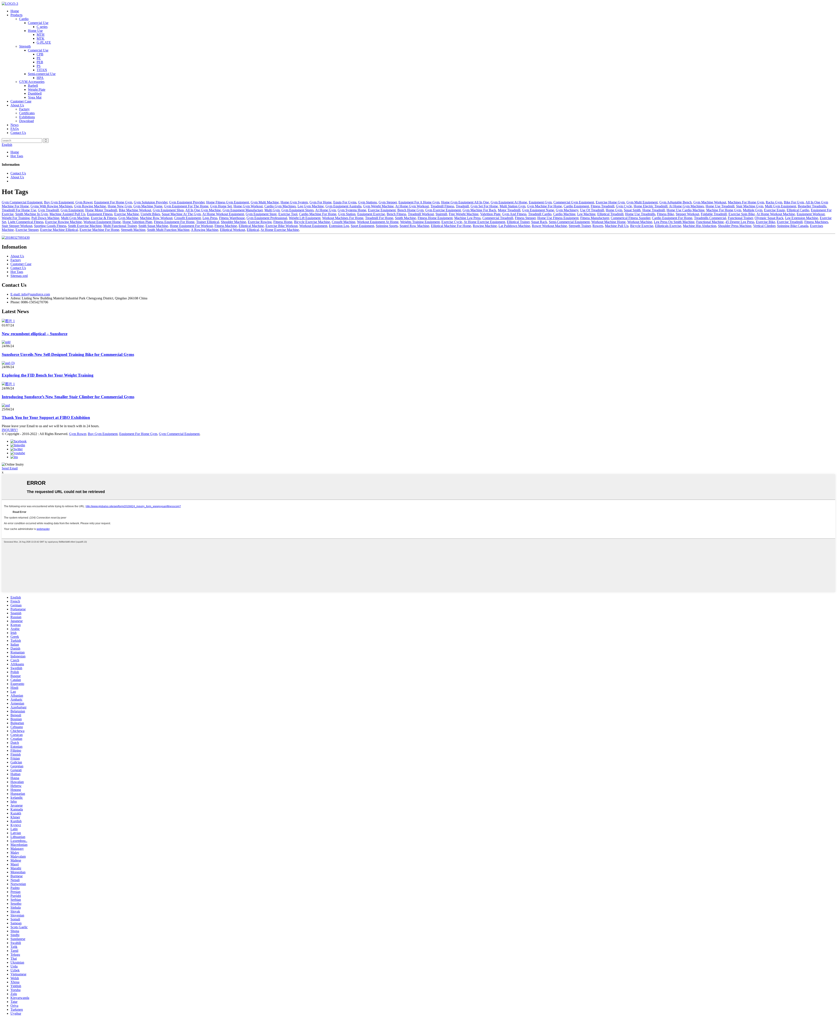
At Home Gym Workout (412, 206)
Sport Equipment (362, 226)
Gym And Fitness (514, 214)
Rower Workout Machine (549, 226)
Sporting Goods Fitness (50, 226)
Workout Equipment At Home (377, 222)
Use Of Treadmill (592, 210)
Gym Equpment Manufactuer (243, 210)
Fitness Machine (225, 226)
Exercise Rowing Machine (63, 222)
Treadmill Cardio (539, 214)
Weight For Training (16, 218)
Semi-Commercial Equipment (569, 222)
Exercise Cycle (451, 222)
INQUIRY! (10, 430)
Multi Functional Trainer (120, 226)
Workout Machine (639, 222)
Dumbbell (35, 93)
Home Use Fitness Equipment (557, 218)
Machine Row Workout (156, 218)
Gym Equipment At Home (509, 202)
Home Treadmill (653, 210)
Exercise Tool (287, 214)
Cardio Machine (564, 214)
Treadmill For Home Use (19, 210)
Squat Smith (632, 210)
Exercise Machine (126, 214)
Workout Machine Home (608, 222)
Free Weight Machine (463, 214)
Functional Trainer (740, 218)
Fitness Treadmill (602, 206)
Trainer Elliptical (207, 222)
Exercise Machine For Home (99, 230)
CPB (40, 54)
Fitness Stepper (525, 218)
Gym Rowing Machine (90, 206)
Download (26, 121)
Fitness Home (282, 222)
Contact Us (18, 133)
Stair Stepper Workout (17, 226)
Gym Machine (128, 218)
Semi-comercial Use (42, 74)
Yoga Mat (34, 97)
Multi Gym (272, 210)
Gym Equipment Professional (267, 218)
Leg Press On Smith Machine (674, 222)
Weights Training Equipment (420, 222)
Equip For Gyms (344, 202)
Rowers (597, 226)
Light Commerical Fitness (25, 222)
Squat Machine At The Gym (181, 214)
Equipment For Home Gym (113, 202)
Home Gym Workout (248, 206)
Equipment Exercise (371, 214)
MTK (40, 38)
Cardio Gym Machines (280, 206)
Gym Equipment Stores (297, 210)
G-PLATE (44, 42)
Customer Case (20, 101)
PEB (40, 62)
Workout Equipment (313, 226)
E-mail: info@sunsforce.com (30, 294)
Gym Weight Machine (378, 206)
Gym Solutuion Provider (150, 202)
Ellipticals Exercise (668, 226)
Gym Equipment (72, 210)
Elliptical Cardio (798, 210)
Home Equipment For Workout (191, 226)
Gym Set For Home (484, 206)
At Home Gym (325, 210)
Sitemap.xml (19, 276)
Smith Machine (405, 218)
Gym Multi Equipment (642, 202)
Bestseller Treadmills (812, 206)
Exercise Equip (774, 210)
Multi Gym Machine (75, 218)
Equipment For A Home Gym (418, 202)
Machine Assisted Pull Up (67, 214)
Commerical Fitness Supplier (630, 218)
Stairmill (441, 214)
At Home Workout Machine (775, 214)
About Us (17, 105)
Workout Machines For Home (342, 218)
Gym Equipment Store (261, 214)
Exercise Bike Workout (281, 226)
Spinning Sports (387, 226)
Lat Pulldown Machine (514, 226)
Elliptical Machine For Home (451, 226)
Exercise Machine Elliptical (59, 230)
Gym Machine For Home (544, 206)
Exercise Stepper (26, 230)
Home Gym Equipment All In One (465, 202)
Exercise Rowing (260, 222)
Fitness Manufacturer (594, 218)
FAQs (14, 129)
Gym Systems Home (352, 210)
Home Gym (614, 210)
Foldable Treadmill (714, 214)
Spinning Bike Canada (792, 226)
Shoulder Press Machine (734, 226)
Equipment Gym (540, 202)
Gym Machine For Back (479, 210)
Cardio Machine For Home (317, 214)
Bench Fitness (396, 214)
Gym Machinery (567, 210)
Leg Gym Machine (311, 206)
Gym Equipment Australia (343, 206)
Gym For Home (321, 202)
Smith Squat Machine (153, 226)
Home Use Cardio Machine (685, 210)
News (14, 125)
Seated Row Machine (414, 226)
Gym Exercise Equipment (443, 210)
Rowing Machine (485, 226)
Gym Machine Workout (709, 202)
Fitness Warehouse (232, 218)
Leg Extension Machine (801, 218)
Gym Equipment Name (538, 210)
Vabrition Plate (490, 214)
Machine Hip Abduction (699, 226)
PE (39, 58)
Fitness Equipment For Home (174, 222)
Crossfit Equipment (187, 218)
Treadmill (462, 206)
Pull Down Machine (45, 218)
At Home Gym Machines (686, 206)
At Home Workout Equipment (223, 214)
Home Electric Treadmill (650, 206)
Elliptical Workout (232, 230)
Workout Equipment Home (102, 222)
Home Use (35, 30)
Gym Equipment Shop (168, 210)
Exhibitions (27, 117)
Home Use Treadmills (640, 214)
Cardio (24, 19)
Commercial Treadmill (497, 218)
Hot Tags (16, 156)
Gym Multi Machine (265, 202)
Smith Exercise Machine (85, 226)
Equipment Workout (811, 214)
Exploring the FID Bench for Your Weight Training (48, 375)
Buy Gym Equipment (59, 202)
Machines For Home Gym (746, 202)
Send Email (10, 468)
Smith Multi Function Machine (168, 230)
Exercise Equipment (382, 210)
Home (14, 11)
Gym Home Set (221, 206)
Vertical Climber (764, 226)
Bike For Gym (794, 202)
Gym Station (347, 214)
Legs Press (209, 218)
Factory (24, 109)
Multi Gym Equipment (780, 206)
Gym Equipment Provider (186, 202)
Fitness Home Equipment (435, 218)
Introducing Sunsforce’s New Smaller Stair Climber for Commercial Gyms (68, 396)
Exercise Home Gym (610, 202)
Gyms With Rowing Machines (51, 206)
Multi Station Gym (512, 206)
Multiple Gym (752, 210)
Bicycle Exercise (641, 226)
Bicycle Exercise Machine (312, 222)
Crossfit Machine (343, 222)
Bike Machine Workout (135, 210)
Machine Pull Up (616, 226)
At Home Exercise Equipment (484, 222)
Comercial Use (38, 23)
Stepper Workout (687, 214)
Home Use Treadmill (720, 206)
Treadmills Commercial (710, 218)
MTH (40, 34)
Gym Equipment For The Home (186, 206)
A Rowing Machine (204, 230)
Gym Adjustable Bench (675, 202)
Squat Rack (539, 222)
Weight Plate (36, 89)
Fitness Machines (816, 222)
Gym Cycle (624, 206)
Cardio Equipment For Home (672, 218)
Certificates (27, 113)
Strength (25, 46)
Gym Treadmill (48, 210)
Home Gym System (294, 202)
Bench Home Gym (410, 210)
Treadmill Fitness (442, 206)
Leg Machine (586, 214)
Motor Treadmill (509, 210)
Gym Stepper (388, 202)
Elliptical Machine (251, 226)
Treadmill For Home (379, 218)
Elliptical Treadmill (610, 214)
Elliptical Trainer (518, 222)
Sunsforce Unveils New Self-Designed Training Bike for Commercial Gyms (68, 354)
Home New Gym (120, 206)
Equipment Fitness (99, 214)
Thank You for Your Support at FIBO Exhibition (46, 417)
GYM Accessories (31, 82)
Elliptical (253, 230)
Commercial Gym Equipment (573, 202)
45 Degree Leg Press (739, 222)
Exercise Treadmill (790, 222)
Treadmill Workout (421, 214)
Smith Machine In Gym (31, 214)
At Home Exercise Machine (279, 230)
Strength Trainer (580, 226)
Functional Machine (710, 222)
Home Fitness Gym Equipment (227, 202)
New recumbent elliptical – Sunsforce (34, 333)
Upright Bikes (150, 214)
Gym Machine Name (147, 206)
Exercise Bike (765, 222)
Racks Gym (774, 202)
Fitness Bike (665, 214)
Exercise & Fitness (104, 218)
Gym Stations (367, 202)
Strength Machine (133, 230)
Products (16, 15)
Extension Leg (339, 226)
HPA (40, 78)
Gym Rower (83, 202)
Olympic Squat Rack (769, 218)
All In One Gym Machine (203, 210)
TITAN (42, 70)
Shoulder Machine (233, 222)
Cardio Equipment (576, 206)
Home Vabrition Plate (137, 222)
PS (39, 66)
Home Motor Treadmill (101, 210)
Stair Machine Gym (749, 206)
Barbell (33, 85)
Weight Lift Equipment (304, 218)
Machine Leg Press (467, 218)
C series (42, 27)
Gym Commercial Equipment (22, 202)
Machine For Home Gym (723, 210)
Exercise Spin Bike (741, 214)
